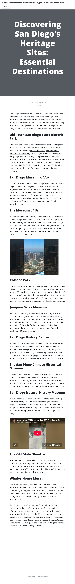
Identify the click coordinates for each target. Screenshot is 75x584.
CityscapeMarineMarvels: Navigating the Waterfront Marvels (33, 2)
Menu (6, 6)
